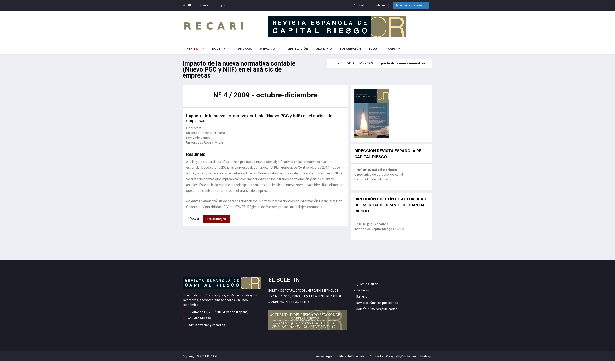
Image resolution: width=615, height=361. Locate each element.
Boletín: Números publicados (376, 309)
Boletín (219, 48)
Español (203, 5)
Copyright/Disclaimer (401, 356)
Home (335, 63)
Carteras (362, 290)
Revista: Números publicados (377, 303)
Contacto (360, 5)
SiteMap (425, 356)
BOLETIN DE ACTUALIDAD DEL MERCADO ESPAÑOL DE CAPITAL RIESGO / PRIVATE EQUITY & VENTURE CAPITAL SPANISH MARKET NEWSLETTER (305, 296)
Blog (373, 48)
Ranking (362, 296)
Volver (194, 218)
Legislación (298, 48)
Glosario (324, 48)
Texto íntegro (216, 219)
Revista (193, 48)
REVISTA (349, 63)
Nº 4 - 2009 (366, 63)
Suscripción (350, 48)
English (221, 5)
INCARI (390, 48)
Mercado (267, 48)
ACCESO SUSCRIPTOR (412, 5)
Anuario (245, 48)
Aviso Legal (324, 356)
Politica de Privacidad (351, 356)
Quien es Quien (367, 284)
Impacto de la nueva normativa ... (403, 63)
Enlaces (380, 5)
